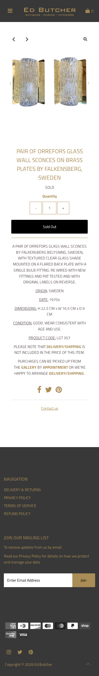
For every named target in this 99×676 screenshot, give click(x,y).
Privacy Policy (30, 556)
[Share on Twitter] (48, 391)
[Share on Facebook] (39, 391)
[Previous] (14, 39)
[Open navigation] (10, 11)
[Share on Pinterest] (59, 391)
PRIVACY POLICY (17, 497)
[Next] (27, 39)
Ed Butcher (43, 664)
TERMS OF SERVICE (20, 505)
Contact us (49, 408)
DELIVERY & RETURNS (22, 489)
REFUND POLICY (17, 513)
